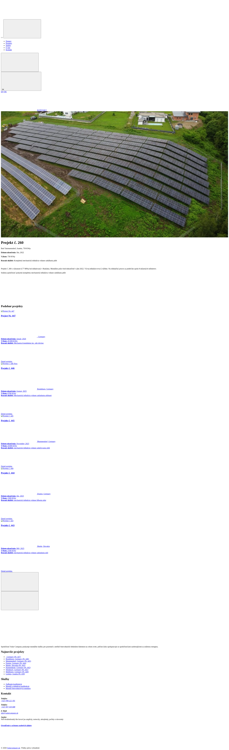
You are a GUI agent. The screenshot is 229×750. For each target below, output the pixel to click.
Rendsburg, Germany (17, 659)
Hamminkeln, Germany (18, 668)
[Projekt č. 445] (7, 416)
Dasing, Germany (16, 663)
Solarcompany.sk (13, 748)
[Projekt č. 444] (7, 468)
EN (2, 92)
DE (5, 92)
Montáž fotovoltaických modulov (18, 688)
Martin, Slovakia (15, 665)
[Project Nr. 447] (7, 311)
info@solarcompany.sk (9, 713)
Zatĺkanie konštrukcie (14, 684)
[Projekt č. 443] (7, 521)
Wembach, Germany (17, 670)
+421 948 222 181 (8, 701)
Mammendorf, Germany (18, 661)
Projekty (9, 43)
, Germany (13, 657)
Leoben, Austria (15, 674)
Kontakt (9, 50)
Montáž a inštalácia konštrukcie (17, 686)
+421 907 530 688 (8, 707)
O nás (8, 48)
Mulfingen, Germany (17, 672)
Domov (8, 41)
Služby (8, 45)
